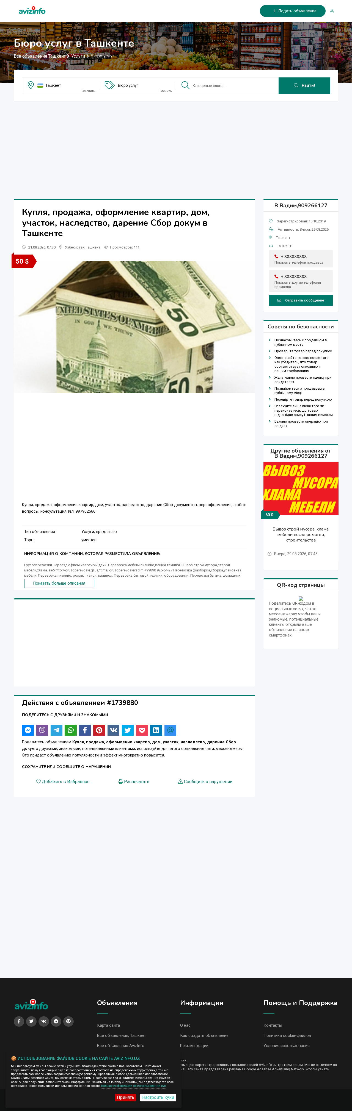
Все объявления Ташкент (40, 56)
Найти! (308, 85)
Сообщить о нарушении (208, 781)
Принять (125, 1097)
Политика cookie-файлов (287, 1035)
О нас (185, 1025)
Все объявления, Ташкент (121, 1035)
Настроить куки (158, 1097)
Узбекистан (74, 247)
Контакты (272, 1025)
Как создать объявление (204, 1035)
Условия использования (286, 1045)
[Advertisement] (176, 143)
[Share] (28, 730)
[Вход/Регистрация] (330, 11)
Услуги (78, 56)
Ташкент (53, 85)
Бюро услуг (102, 55)
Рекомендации (194, 1045)
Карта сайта (108, 1025)
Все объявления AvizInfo (120, 1045)
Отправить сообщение (304, 300)
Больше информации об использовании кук (133, 1086)
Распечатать (136, 781)
